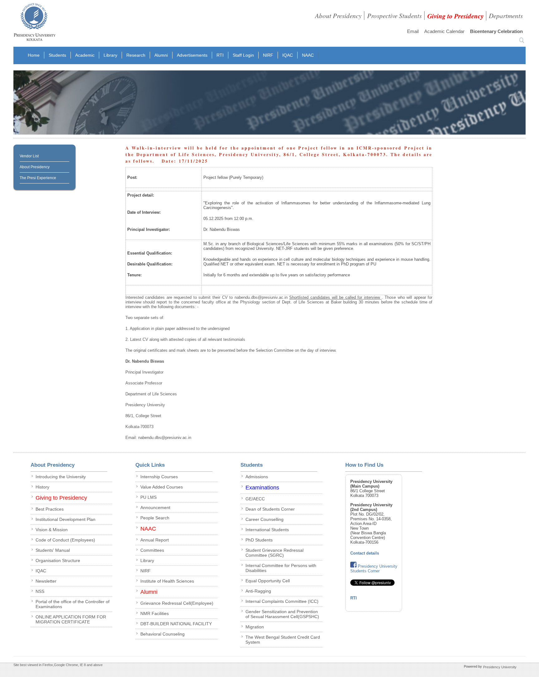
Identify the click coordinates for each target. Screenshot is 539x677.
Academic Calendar (444, 31)
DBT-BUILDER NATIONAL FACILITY (176, 623)
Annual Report (154, 539)
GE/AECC (255, 498)
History (42, 486)
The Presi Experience (38, 178)
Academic (85, 55)
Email (413, 31)
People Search (154, 517)
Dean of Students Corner (270, 509)
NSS (40, 591)
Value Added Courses (161, 486)
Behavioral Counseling (162, 634)
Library (110, 55)
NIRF (268, 55)
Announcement (155, 507)
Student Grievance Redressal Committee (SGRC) (274, 553)
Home (34, 55)
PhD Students (259, 539)
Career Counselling (264, 519)
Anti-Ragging (258, 591)
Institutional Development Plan (65, 519)
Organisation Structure (58, 560)
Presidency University (500, 667)
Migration (254, 626)
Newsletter (46, 581)
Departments (506, 15)
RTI (220, 55)
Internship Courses (159, 476)
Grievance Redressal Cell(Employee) (176, 603)
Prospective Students (394, 15)
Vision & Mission (52, 529)
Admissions (256, 476)
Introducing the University (61, 476)
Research (135, 55)
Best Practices (50, 509)
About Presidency (338, 15)
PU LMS (148, 497)
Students (57, 55)
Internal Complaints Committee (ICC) (281, 601)
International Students (267, 529)
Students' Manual (53, 550)
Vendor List (29, 156)
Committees (152, 550)
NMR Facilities (154, 613)
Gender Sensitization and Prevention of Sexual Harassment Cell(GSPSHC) (282, 614)
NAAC (308, 55)
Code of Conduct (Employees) (65, 539)
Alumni (161, 55)
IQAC (287, 55)
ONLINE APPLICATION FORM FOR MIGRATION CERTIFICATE (71, 619)
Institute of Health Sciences (167, 581)
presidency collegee (34, 23)
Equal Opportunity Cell (267, 580)
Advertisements (192, 55)
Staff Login (243, 55)
